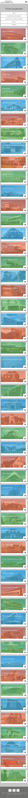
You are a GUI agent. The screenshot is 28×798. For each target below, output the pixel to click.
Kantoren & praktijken (14, 16)
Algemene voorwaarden (14, 794)
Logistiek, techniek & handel (14, 19)
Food (14, 13)
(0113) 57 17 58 (22, 793)
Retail (14, 22)
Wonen (14, 24)
